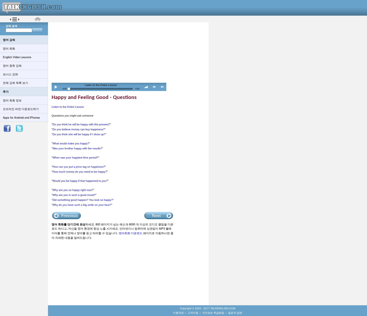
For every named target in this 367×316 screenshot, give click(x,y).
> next (162, 87)
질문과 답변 (235, 312)
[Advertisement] (130, 52)
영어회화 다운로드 (130, 233)
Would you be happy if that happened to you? (80, 180)
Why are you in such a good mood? (74, 194)
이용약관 (178, 312)
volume (146, 87)
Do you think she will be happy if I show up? (79, 134)
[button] (15, 21)
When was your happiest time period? (75, 157)
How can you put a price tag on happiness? (79, 166)
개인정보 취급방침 (213, 312)
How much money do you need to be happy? (80, 171)
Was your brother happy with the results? (77, 148)
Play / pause (55, 87)
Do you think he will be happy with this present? (81, 124)
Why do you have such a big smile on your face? (82, 204)
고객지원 (193, 312)
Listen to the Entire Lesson (68, 106)
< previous (154, 87)
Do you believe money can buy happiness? (79, 129)
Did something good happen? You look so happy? (83, 199)
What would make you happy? (71, 143)
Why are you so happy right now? (73, 189)
